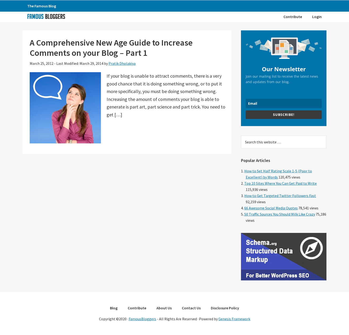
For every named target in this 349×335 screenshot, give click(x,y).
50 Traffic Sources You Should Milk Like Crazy (279, 214)
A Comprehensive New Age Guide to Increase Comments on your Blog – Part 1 (111, 47)
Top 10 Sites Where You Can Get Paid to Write (280, 183)
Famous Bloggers (46, 16)
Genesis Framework (234, 318)
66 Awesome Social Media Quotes (271, 208)
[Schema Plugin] (283, 279)
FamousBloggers (142, 318)
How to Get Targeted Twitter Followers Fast (280, 195)
